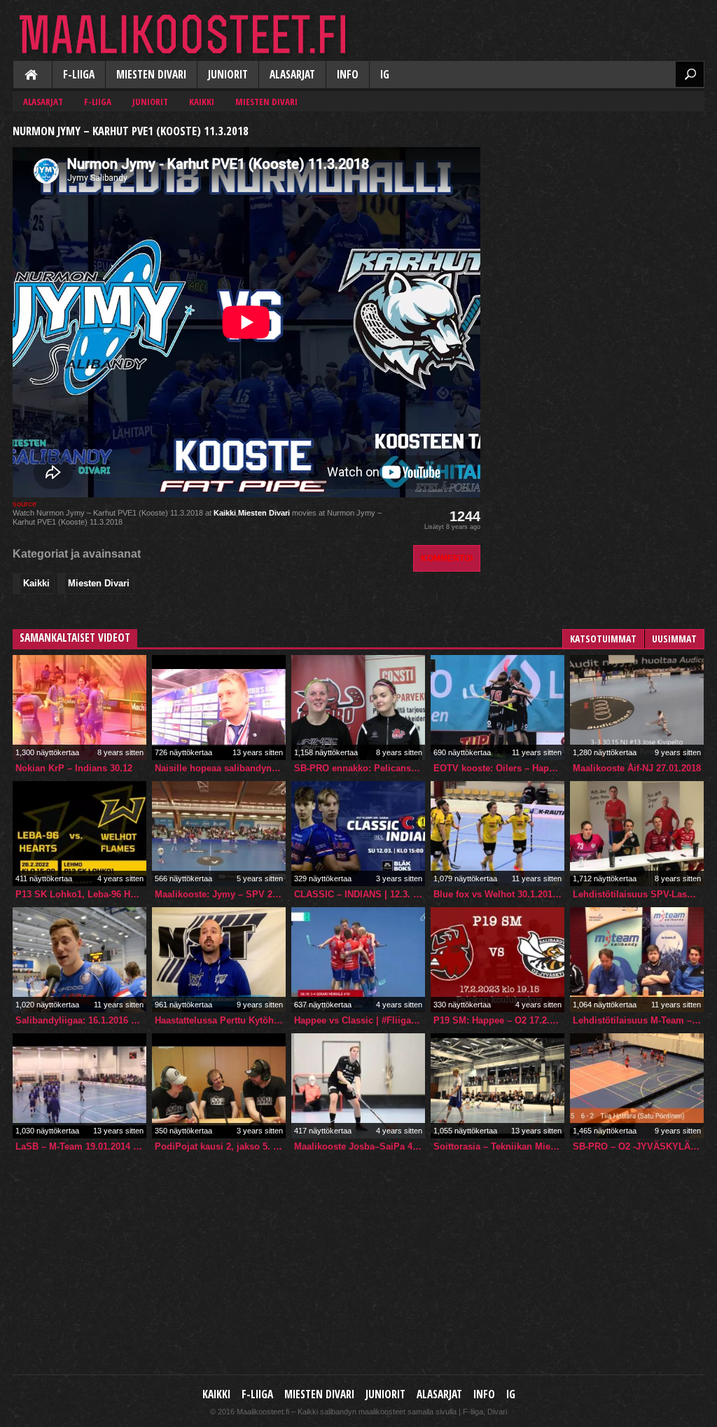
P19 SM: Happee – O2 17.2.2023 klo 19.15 (498, 1020)
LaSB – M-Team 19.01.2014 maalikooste (80, 1146)
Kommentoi (447, 558)
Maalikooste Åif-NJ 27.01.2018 (637, 768)
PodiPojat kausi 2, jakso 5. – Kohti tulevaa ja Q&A (220, 1146)
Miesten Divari (151, 74)
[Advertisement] (599, 207)
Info (347, 74)
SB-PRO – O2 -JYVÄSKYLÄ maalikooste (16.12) (638, 1146)
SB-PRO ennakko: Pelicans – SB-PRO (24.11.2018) (359, 768)
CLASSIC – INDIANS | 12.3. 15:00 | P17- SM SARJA (359, 894)
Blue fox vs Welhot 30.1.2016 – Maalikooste (498, 894)
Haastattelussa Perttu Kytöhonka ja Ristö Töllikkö (220, 1020)
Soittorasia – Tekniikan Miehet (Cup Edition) (498, 1146)
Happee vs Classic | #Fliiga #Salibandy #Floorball (359, 1020)
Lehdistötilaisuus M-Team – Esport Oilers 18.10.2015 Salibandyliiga (638, 1020)
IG (384, 74)
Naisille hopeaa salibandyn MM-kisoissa (220, 768)
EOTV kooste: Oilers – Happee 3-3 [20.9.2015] (498, 768)
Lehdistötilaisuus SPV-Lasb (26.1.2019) (638, 894)
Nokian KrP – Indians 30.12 (73, 768)
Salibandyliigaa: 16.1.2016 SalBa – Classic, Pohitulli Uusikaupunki (80, 1020)
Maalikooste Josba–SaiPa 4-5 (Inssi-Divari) (359, 1146)
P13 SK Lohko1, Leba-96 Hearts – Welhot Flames (80, 894)
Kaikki (32, 75)
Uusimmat (674, 638)
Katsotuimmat (603, 638)
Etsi (690, 74)
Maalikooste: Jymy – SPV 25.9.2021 (220, 894)
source (24, 503)
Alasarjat (292, 74)
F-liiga (79, 74)
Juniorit (228, 74)
